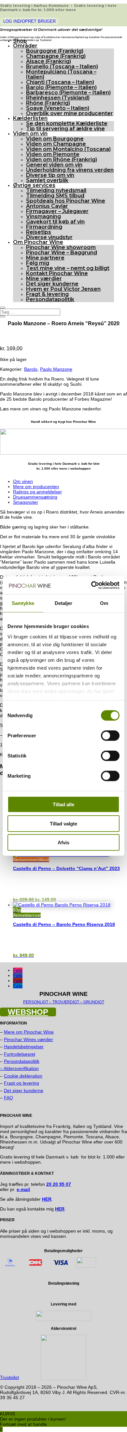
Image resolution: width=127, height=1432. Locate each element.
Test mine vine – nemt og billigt (67, 268)
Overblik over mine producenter (69, 113)
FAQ (8, 1097)
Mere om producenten (36, 486)
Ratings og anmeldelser (37, 491)
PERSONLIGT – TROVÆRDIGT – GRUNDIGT (63, 1002)
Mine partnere (45, 258)
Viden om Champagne (56, 144)
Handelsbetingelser (24, 1046)
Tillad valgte (63, 823)
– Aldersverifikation (19, 1068)
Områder (25, 46)
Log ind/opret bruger (29, 21)
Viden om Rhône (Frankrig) (61, 159)
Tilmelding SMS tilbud (55, 196)
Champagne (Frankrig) (56, 56)
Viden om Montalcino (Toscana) (68, 149)
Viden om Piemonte (52, 154)
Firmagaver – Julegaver (57, 211)
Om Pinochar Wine (38, 242)
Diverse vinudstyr (49, 237)
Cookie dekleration (23, 1075)
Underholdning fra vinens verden (70, 170)
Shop (20, 41)
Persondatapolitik (50, 299)
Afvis (63, 842)
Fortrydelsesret (19, 1054)
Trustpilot (9, 1377)
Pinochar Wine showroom (61, 247)
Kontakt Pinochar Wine (57, 273)
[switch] (110, 735)
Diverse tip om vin (50, 175)
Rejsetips (38, 232)
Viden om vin (30, 133)
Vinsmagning (43, 216)
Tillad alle (63, 804)
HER (59, 1208)
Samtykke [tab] (23, 603)
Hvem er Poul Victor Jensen (63, 289)
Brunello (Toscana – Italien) (62, 66)
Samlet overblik (47, 180)
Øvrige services (34, 185)
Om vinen (23, 481)
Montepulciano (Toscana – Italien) (61, 74)
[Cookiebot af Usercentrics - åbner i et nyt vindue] (91, 585)
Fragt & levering (47, 294)
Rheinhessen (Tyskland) (58, 98)
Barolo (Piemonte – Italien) (61, 87)
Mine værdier (44, 278)
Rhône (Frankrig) (48, 103)
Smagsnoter (25, 502)
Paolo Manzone (56, 369)
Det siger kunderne (52, 284)
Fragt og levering (21, 1083)
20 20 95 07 (58, 1184)
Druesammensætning (35, 497)
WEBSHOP (28, 1012)
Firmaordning (44, 227)
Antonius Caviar (47, 206)
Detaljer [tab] (64, 603)
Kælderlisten (30, 118)
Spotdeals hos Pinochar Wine (65, 201)
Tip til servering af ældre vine (65, 129)
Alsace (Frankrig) (48, 61)
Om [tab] (104, 603)
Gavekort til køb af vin (55, 222)
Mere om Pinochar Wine (29, 1032)
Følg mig (37, 263)
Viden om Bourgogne (55, 139)
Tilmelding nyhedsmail (56, 190)
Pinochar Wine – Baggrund (61, 252)
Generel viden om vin (54, 165)
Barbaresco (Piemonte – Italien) (68, 92)
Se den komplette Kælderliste (66, 123)
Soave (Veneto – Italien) (57, 108)
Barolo (30, 369)
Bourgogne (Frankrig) (54, 51)
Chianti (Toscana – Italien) (60, 82)
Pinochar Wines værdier (28, 1039)
